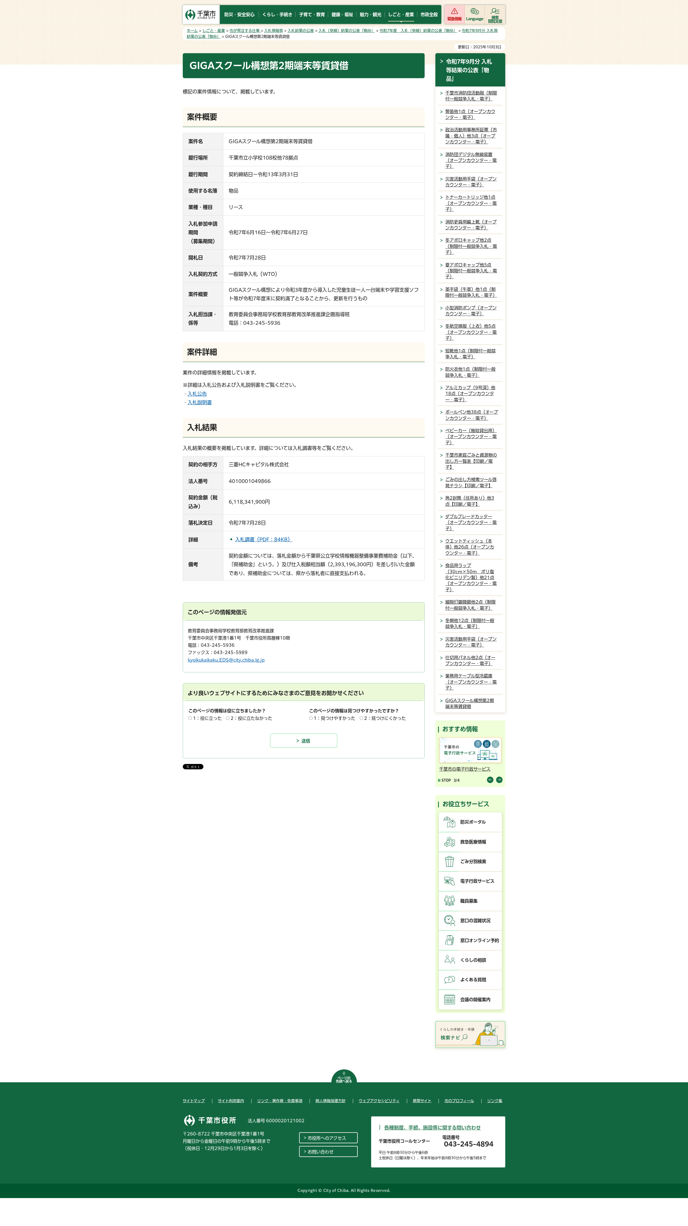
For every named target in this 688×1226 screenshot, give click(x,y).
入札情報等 (273, 31)
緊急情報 (454, 19)
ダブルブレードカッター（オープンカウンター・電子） (471, 522)
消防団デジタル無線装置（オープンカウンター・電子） (471, 160)
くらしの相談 (473, 960)
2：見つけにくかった (385, 718)
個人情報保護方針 (331, 1101)
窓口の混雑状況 (475, 920)
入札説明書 (200, 402)
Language (474, 19)
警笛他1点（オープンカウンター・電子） (470, 114)
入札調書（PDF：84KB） (263, 539)
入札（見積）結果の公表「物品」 (346, 31)
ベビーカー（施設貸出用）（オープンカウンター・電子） (471, 436)
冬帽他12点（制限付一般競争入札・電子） (469, 623)
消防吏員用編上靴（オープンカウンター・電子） (471, 225)
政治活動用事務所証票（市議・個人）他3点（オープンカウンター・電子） (471, 136)
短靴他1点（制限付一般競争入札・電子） (470, 354)
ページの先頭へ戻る (344, 1079)
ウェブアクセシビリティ (379, 1101)
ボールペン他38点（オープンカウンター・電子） (471, 415)
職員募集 (469, 901)
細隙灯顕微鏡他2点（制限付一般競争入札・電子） (470, 605)
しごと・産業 (213, 31)
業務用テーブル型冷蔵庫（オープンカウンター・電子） (471, 682)
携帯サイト (422, 1101)
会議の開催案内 (475, 999)
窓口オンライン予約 (479, 940)
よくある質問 (473, 980)
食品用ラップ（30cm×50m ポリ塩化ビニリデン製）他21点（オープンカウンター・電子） (471, 577)
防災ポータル (473, 822)
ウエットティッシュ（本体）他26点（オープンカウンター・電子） (469, 547)
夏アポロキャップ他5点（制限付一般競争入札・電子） (471, 271)
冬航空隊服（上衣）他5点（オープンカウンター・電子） (471, 332)
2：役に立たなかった (251, 718)
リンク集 (494, 1101)
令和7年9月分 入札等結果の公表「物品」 (469, 70)
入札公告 (197, 393)
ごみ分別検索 (473, 861)
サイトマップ (194, 1101)
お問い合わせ (321, 1152)
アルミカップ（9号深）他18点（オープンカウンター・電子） (470, 393)
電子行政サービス (477, 881)
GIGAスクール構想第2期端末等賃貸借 (469, 703)
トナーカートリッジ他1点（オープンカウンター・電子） (471, 203)
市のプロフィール (459, 1101)
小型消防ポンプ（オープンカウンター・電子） (471, 311)
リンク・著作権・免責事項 (279, 1101)
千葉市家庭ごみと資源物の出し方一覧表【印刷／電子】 (471, 461)
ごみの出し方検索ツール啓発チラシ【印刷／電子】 (471, 482)
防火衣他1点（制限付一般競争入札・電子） (470, 372)
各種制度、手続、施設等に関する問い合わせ (432, 1127)
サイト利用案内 (231, 1101)
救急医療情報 (473, 842)
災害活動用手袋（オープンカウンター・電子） (471, 182)
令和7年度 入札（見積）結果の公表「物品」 (418, 31)
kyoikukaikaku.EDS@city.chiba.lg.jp (226, 660)
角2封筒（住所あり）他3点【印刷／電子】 (469, 501)
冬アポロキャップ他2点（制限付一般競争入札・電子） (471, 246)
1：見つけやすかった (334, 718)
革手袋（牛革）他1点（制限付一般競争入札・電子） (471, 292)
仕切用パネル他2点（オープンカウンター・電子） (470, 660)
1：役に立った (207, 718)
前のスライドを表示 (490, 780)
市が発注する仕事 (245, 31)
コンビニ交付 (452, 769)
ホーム (192, 31)
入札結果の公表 (301, 31)
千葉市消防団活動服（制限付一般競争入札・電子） (471, 96)
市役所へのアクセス (327, 1138)
